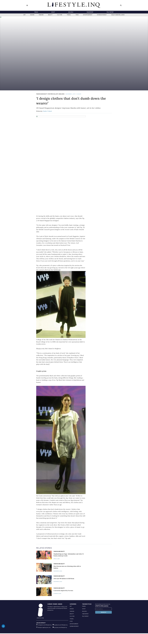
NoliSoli (70, 12)
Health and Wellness (118, 14)
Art (24, 14)
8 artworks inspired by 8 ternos (63, 590)
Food (77, 14)
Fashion (41, 14)
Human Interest (102, 14)
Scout (53, 12)
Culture (59, 14)
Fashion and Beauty (41, 94)
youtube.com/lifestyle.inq (60, 627)
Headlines (61, 94)
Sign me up (103, 612)
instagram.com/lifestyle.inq (45, 625)
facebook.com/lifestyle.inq (60, 625)
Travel (69, 14)
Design (32, 14)
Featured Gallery (53, 94)
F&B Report (90, 12)
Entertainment (87, 14)
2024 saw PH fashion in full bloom (64, 578)
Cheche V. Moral (47, 111)
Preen (36, 12)
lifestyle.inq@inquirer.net (44, 627)
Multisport (110, 12)
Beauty (50, 14)
